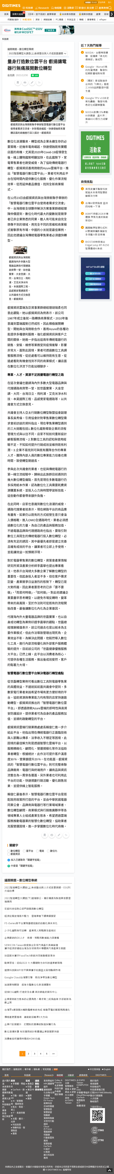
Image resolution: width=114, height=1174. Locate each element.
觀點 (37, 1083)
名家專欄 (59, 1085)
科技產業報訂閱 (97, 1089)
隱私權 (37, 1069)
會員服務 (94, 1083)
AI (78, 1087)
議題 (37, 1080)
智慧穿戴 (48, 1143)
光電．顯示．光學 (18, 1120)
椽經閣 (57, 7)
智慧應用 (69, 1086)
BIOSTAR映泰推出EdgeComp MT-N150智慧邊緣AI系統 (97, 245)
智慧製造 (48, 1109)
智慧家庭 (48, 1112)
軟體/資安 (81, 1105)
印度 (29, 1086)
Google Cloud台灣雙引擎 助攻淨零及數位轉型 (30, 977)
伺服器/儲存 (13, 19)
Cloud (46, 1126)
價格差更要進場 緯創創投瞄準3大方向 (26, 1017)
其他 (67, 1098)
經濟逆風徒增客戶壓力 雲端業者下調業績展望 (30, 916)
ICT (78, 1103)
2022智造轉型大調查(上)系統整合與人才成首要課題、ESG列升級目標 (37, 889)
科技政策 (17, 1124)
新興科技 (48, 1103)
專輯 (81, 19)
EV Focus (48, 1100)
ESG (79, 1090)
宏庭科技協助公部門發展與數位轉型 (24, 908)
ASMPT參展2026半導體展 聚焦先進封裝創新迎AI (97, 217)
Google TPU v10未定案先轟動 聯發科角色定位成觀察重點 (97, 101)
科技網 (29, 7)
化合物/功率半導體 (49, 1094)
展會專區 (91, 19)
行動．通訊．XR (18, 1096)
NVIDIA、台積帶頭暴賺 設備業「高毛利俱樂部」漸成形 (96, 56)
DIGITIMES (101, 1075)
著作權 (27, 1069)
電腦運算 (48, 1132)
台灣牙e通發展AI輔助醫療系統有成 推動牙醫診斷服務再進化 (37, 1009)
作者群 (58, 1091)
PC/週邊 (59, 19)
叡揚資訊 (15, 854)
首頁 (6, 14)
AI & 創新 (69, 1095)
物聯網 (47, 1115)
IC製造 (47, 1152)
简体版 (94, 2)
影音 (80, 7)
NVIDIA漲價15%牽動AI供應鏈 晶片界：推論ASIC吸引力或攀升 (96, 117)
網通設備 (47, 19)
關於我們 (6, 1069)
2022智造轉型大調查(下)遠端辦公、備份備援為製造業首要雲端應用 (37, 899)
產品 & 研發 (70, 1092)
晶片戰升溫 (6, 1082)
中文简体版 (95, 1069)
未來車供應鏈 (68, 14)
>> (53, 1053)
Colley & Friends (58, 1081)
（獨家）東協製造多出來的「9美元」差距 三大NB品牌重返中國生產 (97, 86)
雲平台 (29, 851)
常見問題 (47, 1069)
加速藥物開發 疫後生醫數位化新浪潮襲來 (27, 984)
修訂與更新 (6, 1117)
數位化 (53, 851)
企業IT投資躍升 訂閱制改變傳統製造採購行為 (30, 1024)
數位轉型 (15, 851)
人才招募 (94, 1098)
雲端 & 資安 (70, 1089)
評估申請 (101, 2)
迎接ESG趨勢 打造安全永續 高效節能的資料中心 (30, 992)
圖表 (15, 1133)
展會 (4, 1110)
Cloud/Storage (83, 1095)
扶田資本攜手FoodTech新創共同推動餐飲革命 (29, 955)
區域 (106, 14)
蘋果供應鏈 (86, 14)
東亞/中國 (30, 1091)
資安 (37, 19)
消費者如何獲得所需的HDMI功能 (22, 1038)
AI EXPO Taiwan (69, 1101)
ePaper (102, 19)
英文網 (90, 7)
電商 (41, 851)
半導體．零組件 (18, 1085)
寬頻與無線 (49, 1118)
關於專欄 (59, 1094)
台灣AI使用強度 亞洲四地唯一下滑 (96, 204)
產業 (98, 14)
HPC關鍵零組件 (49, 1085)
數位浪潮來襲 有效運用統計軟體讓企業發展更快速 (31, 1031)
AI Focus (48, 1129)
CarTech (48, 1146)
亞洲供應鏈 (49, 1106)
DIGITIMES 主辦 (70, 1081)
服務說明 (17, 1069)
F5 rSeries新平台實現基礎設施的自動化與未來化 (31, 923)
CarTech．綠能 (18, 1091)
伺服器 (47, 1134)
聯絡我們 (94, 1101)
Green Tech (49, 1098)
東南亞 (30, 1083)
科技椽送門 (6, 1106)
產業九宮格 (6, 1100)
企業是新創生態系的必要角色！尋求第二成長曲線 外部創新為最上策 (37, 1000)
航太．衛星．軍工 (18, 1108)
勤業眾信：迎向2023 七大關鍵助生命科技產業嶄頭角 (33, 963)
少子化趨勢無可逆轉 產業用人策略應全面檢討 (30, 930)
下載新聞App (96, 1107)
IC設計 (47, 1149)
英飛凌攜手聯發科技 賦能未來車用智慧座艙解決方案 (96, 192)
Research (43, 7)
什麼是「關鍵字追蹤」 (23, 866)
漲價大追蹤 (18, 14)
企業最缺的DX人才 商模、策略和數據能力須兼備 (31, 937)
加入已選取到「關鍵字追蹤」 (26, 860)
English (107, 1069)
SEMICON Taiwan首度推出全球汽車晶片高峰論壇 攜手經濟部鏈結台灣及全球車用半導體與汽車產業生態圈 (35, 946)
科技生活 (71, 19)
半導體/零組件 (83, 1092)
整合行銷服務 (96, 1095)
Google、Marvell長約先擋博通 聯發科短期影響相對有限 (96, 70)
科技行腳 (59, 1088)
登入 (110, 2)
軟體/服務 (27, 19)
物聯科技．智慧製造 (18, 1129)
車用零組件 (49, 1080)
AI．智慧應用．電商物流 (17, 1102)
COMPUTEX (82, 1085)
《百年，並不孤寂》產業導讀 (41, 14)
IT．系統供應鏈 (18, 1114)
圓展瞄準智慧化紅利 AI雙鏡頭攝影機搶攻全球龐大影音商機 (96, 231)
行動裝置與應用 (49, 1139)
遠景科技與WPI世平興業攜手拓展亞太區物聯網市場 (32, 970)
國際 (29, 1095)
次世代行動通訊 (49, 1122)
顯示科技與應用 (49, 1156)
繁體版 (88, 2)
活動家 (70, 7)
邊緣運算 (48, 1089)
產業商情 (103, 7)
